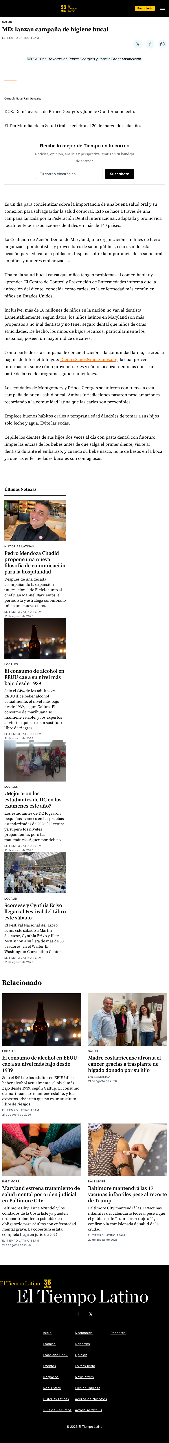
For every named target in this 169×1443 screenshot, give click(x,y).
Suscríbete (144, 8)
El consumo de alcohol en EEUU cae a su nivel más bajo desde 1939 (34, 677)
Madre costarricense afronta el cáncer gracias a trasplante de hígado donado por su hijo (124, 1064)
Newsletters (84, 1377)
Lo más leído (85, 1366)
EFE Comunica (99, 1076)
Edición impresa (87, 1388)
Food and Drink (55, 1355)
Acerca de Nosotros (91, 1399)
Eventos (49, 1366)
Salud (7, 22)
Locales (11, 664)
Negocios (51, 1377)
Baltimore (10, 1181)
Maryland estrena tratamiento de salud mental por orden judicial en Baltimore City (41, 1194)
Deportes (82, 1344)
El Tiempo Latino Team (20, 37)
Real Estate (52, 1388)
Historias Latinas (56, 1399)
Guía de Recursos (57, 1410)
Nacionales (84, 1333)
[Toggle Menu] (162, 8)
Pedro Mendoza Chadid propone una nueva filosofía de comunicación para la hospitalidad (35, 562)
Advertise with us (88, 1410)
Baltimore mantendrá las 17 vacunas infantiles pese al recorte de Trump (127, 1194)
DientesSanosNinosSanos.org (88, 359)
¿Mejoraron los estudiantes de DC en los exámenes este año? (33, 799)
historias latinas (19, 546)
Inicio (47, 1333)
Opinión (81, 1355)
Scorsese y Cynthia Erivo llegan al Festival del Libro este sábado (35, 911)
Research (118, 1333)
